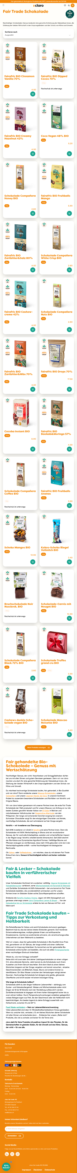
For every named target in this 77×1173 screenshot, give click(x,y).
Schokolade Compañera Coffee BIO (20, 492)
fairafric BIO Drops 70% (56, 372)
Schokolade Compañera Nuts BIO (56, 313)
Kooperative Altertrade (44, 813)
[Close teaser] (11, 1162)
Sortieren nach (11, 32)
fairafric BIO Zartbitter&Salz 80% (18, 257)
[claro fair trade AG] (38, 5)
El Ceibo (45, 811)
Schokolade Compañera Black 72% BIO (20, 661)
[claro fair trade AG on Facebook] (18, 1155)
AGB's (7, 1055)
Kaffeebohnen (25, 852)
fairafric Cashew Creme (27, 898)
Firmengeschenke (62, 950)
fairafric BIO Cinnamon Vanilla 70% (19, 77)
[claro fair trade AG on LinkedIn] (7, 1155)
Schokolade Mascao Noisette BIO (54, 721)
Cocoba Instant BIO (17, 431)
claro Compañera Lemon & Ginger (43, 900)
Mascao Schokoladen (47, 793)
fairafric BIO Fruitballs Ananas (55, 492)
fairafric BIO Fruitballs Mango (55, 197)
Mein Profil (8, 1048)
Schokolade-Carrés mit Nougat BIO (56, 605)
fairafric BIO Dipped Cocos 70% (54, 77)
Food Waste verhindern (15, 1007)
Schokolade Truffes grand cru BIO (53, 661)
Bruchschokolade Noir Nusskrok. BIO (18, 605)
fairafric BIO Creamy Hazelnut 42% (17, 137)
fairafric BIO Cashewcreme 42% (18, 313)
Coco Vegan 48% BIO (55, 136)
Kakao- (12, 852)
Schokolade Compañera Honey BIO (20, 197)
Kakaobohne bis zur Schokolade (19, 903)
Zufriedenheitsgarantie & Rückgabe (16, 1051)
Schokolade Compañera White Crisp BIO (56, 257)
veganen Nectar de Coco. (36, 796)
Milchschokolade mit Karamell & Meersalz (53, 886)
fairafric (36, 830)
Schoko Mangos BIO (17, 547)
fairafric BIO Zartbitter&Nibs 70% (18, 373)
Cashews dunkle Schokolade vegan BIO (19, 721)
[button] (6, 1167)
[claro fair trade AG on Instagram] (12, 1155)
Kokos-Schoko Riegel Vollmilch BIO (55, 549)
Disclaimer (37, 1170)
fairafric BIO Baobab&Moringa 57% (56, 432)
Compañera (11, 796)
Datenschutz (50, 1170)
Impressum (26, 1170)
